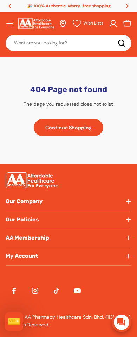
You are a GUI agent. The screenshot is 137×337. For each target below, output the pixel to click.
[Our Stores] (63, 23)
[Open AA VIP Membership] (14, 321)
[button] (10, 6)
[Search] (121, 43)
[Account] (113, 23)
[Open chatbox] (121, 322)
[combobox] (68, 43)
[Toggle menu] (10, 23)
